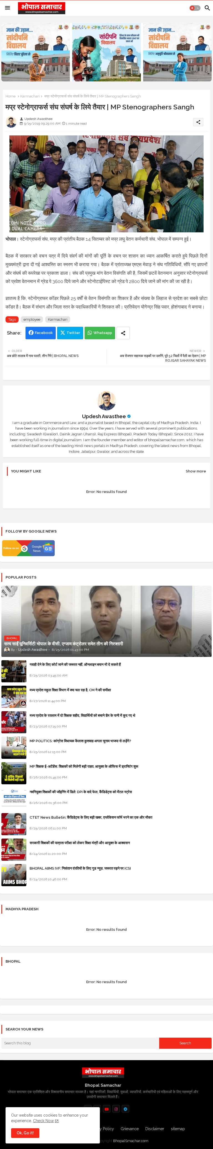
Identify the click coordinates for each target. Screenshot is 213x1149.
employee (32, 319)
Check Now (43, 1121)
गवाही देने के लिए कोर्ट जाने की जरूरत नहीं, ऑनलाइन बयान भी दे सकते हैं (75, 664)
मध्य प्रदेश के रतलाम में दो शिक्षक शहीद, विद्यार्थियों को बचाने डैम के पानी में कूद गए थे (82, 715)
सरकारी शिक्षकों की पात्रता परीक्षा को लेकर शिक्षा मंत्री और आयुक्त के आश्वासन (80, 843)
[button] (195, 8)
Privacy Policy (101, 1129)
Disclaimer (154, 1129)
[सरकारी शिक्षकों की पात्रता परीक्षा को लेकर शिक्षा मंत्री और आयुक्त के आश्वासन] (13, 850)
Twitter (73, 333)
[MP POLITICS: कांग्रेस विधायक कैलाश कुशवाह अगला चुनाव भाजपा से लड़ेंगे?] (13, 748)
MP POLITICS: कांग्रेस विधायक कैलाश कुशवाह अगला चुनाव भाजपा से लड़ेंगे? (80, 741)
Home (11, 96)
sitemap (178, 1129)
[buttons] (106, 1108)
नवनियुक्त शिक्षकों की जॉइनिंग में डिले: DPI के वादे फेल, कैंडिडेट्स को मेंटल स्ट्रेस (81, 792)
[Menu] (7, 8)
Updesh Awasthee (104, 416)
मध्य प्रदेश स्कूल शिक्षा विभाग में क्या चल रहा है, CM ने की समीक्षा (70, 690)
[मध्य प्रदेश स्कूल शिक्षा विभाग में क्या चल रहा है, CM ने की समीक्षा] (13, 697)
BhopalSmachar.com (130, 1141)
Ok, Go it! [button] (25, 1133)
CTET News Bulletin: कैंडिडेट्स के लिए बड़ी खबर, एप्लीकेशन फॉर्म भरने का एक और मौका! (91, 817)
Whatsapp (102, 333)
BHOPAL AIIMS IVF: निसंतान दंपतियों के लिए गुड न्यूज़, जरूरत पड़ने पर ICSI (80, 868)
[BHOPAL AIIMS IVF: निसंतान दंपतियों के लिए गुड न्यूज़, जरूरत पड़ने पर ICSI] (13, 875)
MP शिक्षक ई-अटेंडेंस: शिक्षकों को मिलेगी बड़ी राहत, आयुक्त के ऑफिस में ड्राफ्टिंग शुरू (84, 766)
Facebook (44, 333)
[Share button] (123, 333)
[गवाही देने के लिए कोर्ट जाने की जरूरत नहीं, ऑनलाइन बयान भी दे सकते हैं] (13, 671)
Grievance (130, 1129)
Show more (196, 471)
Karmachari (30, 96)
